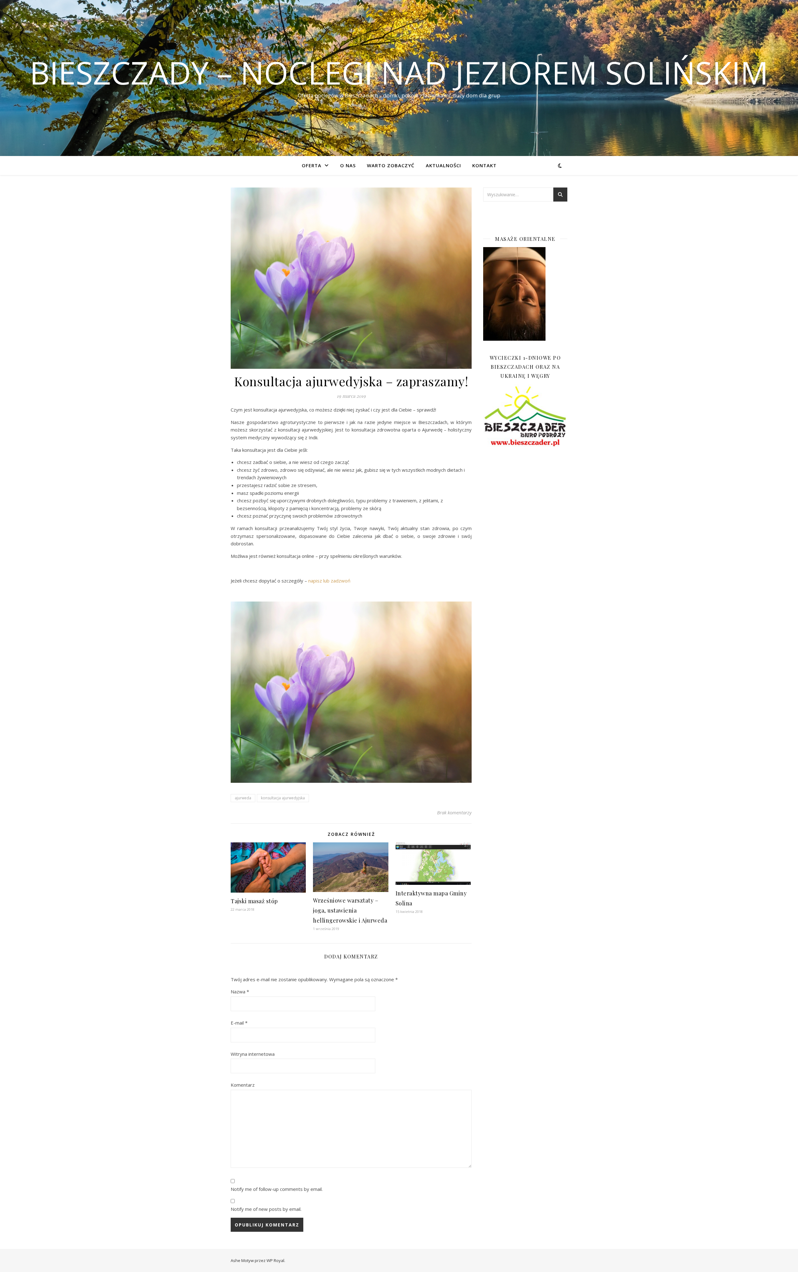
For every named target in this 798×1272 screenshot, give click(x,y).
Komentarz (243, 1085)
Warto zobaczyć (391, 165)
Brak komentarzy (454, 812)
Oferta (311, 165)
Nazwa (240, 991)
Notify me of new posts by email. (266, 1209)
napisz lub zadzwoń (329, 581)
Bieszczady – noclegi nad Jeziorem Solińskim (399, 72)
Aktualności (443, 165)
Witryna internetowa (253, 1054)
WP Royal (275, 1260)
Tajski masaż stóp (254, 901)
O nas (348, 165)
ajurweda (243, 798)
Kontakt (484, 165)
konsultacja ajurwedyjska (283, 798)
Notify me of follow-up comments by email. (277, 1189)
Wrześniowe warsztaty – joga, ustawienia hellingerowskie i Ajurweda (350, 910)
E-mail (239, 1023)
